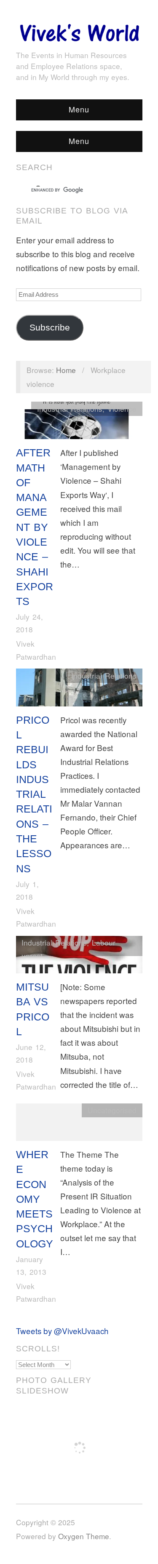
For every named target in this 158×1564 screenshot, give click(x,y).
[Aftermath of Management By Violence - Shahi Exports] (79, 422)
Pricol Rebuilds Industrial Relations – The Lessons (34, 794)
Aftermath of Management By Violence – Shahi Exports (34, 527)
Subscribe (49, 327)
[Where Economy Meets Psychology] (79, 1124)
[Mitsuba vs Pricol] (79, 956)
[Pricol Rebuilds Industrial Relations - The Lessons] (79, 689)
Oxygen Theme (83, 1536)
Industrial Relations (69, 408)
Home (66, 370)
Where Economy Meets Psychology (34, 1199)
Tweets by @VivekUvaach (62, 1330)
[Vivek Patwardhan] (79, 30)
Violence (122, 408)
